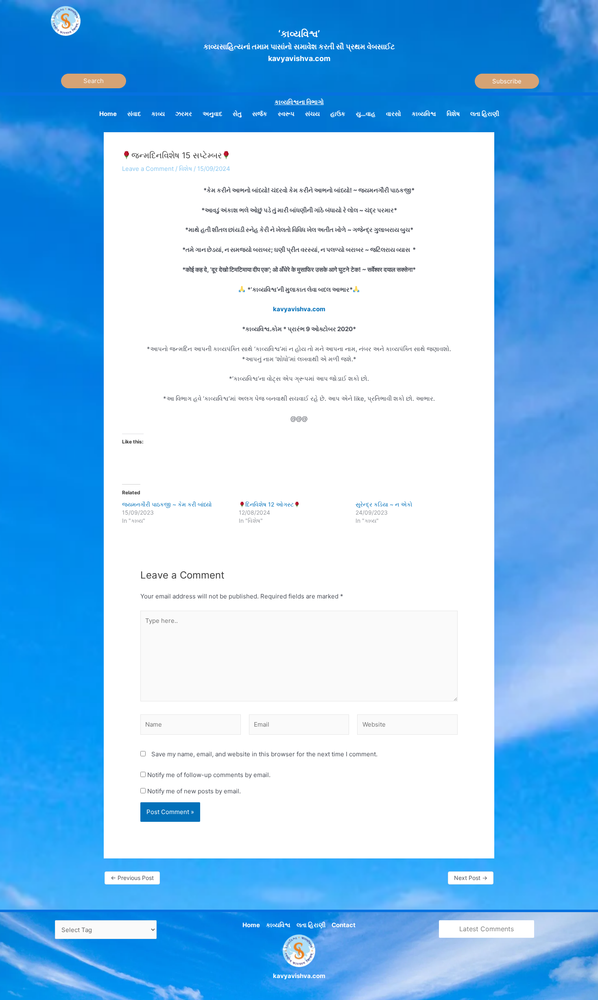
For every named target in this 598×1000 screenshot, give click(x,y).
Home (251, 925)
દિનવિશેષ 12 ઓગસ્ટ (269, 504)
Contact (344, 925)
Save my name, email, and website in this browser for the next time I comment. (264, 754)
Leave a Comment (148, 168)
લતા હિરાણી (311, 925)
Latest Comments (486, 929)
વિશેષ (185, 168)
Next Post (470, 877)
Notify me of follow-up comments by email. (209, 775)
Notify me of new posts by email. (194, 791)
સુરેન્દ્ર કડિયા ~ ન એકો (384, 504)
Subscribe (507, 81)
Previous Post (132, 877)
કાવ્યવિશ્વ (278, 925)
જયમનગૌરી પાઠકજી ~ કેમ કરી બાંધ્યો (167, 504)
